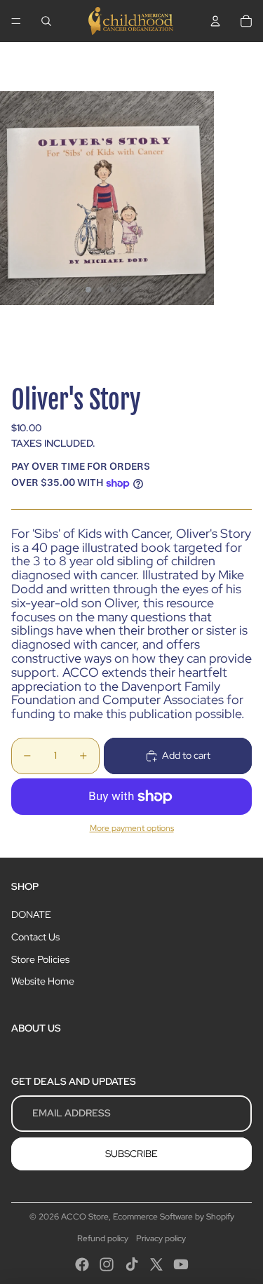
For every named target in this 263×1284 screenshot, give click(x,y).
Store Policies (40, 959)
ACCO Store (85, 1216)
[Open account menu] (215, 21)
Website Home (42, 981)
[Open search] (46, 21)
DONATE (31, 914)
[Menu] (16, 21)
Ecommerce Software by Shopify (173, 1216)
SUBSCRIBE (131, 1153)
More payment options (132, 828)
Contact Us (35, 937)
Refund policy (102, 1238)
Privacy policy (161, 1238)
